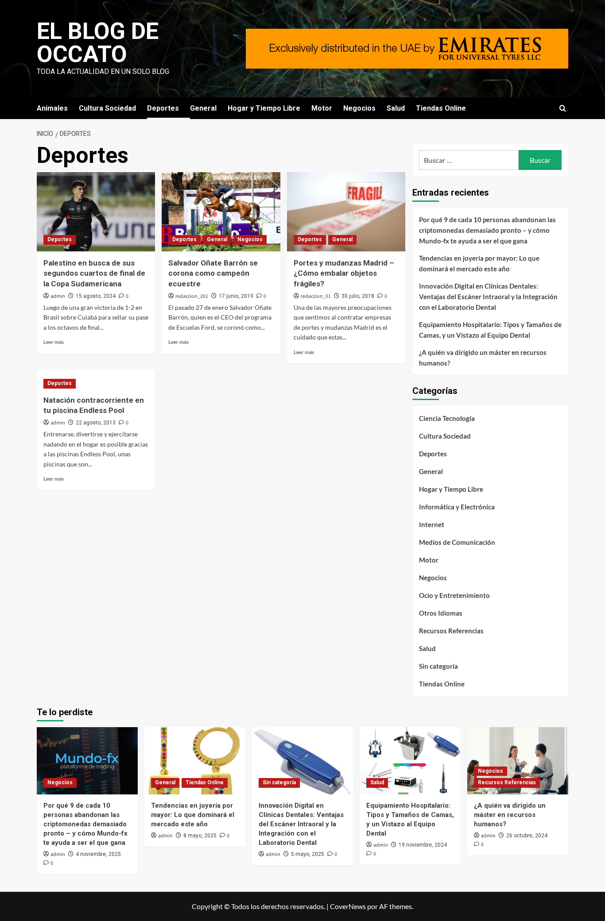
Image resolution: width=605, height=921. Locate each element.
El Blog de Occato (98, 43)
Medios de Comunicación (457, 542)
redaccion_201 (191, 296)
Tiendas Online (441, 108)
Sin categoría (438, 666)
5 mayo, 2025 (307, 854)
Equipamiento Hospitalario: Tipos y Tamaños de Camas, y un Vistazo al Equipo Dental (490, 329)
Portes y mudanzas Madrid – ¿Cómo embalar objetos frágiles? (344, 273)
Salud (396, 108)
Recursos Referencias (451, 631)
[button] (562, 108)
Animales (52, 108)
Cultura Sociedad (107, 108)
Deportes (163, 108)
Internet (431, 524)
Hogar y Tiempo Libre (264, 108)
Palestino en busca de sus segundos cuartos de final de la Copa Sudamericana (94, 273)
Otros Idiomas (440, 613)
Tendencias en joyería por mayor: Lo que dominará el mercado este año (479, 263)
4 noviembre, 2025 (98, 854)
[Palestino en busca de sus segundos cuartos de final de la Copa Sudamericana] (96, 211)
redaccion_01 (316, 296)
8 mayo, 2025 (200, 835)
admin (57, 296)
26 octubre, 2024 (526, 835)
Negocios (359, 108)
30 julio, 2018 (357, 296)
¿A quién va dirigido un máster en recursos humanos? (483, 357)
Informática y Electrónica (457, 507)
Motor (321, 108)
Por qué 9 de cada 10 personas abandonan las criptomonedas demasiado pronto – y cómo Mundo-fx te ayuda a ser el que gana (487, 230)
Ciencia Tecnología (447, 418)
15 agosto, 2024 (96, 296)
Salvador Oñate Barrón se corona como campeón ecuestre (213, 273)
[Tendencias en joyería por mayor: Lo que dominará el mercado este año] (194, 760)
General (203, 108)
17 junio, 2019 (236, 296)
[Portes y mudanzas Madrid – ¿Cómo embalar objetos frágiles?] (346, 211)
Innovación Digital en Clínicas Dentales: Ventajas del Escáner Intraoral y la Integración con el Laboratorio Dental (488, 296)
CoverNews (348, 906)
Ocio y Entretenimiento (454, 595)
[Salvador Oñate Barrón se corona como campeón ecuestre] (221, 211)
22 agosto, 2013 (96, 423)
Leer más (53, 342)
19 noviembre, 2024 (423, 845)
